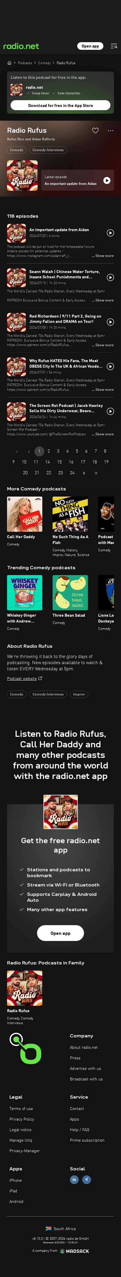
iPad (13, 1191)
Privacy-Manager (24, 1151)
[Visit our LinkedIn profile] (74, 1180)
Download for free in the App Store (60, 106)
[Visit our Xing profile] (86, 1180)
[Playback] (106, 180)
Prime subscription (87, 1140)
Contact (77, 1109)
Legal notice (20, 1130)
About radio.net (84, 1048)
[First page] (17, 451)
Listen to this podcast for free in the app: (48, 78)
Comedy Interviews (48, 150)
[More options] (110, 130)
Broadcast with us (86, 1079)
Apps (74, 1119)
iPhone (15, 1181)
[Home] (9, 62)
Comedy (16, 150)
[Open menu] (113, 46)
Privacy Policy (21, 1119)
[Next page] (84, 473)
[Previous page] (28, 451)
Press (75, 1058)
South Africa (64, 1229)
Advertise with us (85, 1069)
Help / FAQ (79, 1130)
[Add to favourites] (95, 130)
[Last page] (95, 473)
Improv (79, 694)
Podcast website (22, 679)
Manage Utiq (20, 1140)
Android (16, 1202)
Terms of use (21, 1109)
